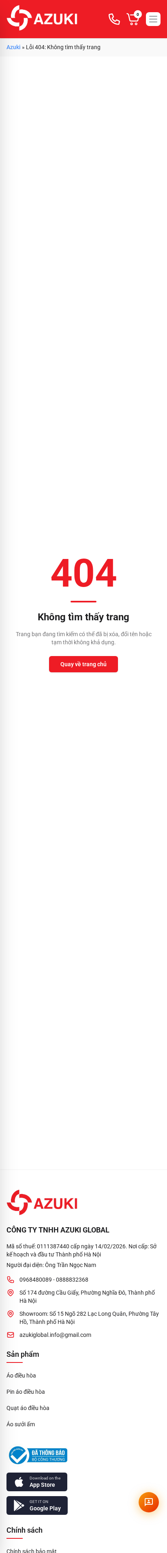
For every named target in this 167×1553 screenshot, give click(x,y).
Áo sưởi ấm (20, 1424)
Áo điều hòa (21, 1375)
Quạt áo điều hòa (27, 1408)
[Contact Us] (149, 1502)
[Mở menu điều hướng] (153, 19)
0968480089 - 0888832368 (53, 1279)
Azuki (13, 47)
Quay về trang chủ (83, 664)
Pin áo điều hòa (25, 1391)
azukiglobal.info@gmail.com (55, 1335)
